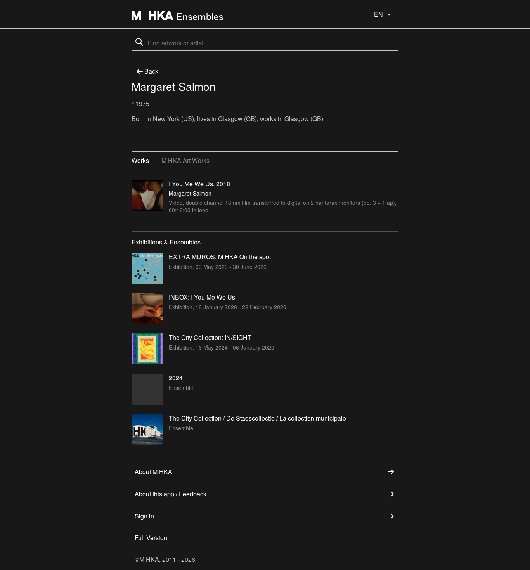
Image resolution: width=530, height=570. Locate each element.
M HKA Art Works (185, 160)
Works (140, 160)
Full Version (151, 537)
